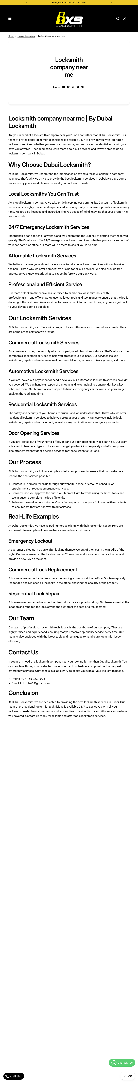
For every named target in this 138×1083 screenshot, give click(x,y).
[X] (68, 87)
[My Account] (124, 18)
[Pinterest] (73, 87)
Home (11, 36)
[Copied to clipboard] (82, 87)
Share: (56, 87)
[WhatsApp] (78, 87)
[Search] (118, 18)
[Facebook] (64, 87)
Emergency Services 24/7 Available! (69, 2)
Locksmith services (26, 36)
